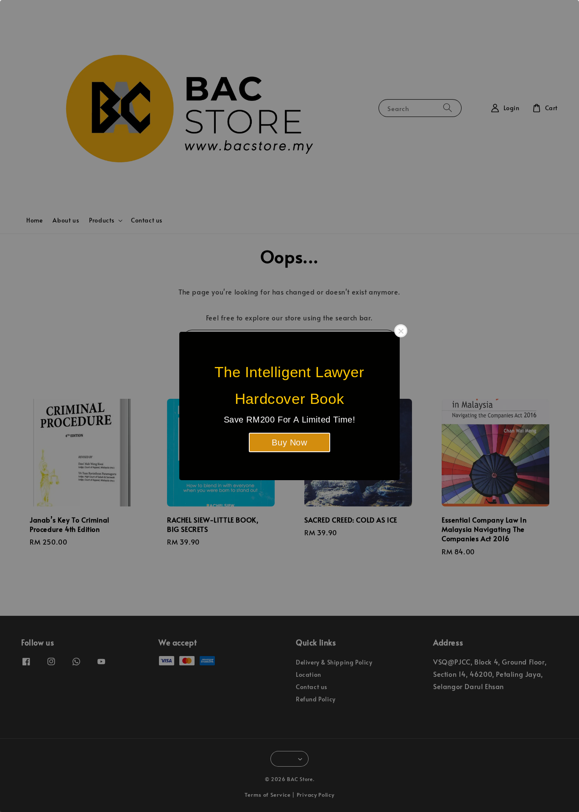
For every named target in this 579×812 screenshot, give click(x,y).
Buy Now (289, 442)
